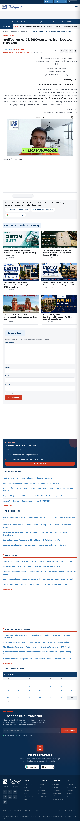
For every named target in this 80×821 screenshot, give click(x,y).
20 (40, 694)
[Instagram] (10, 797)
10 (8, 690)
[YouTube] (15, 792)
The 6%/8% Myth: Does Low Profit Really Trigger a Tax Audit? (28, 478)
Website (8, 385)
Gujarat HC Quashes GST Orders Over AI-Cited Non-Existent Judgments (33, 496)
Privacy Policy (59, 811)
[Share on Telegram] (75, 51)
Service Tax (28, 22)
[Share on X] (62, 51)
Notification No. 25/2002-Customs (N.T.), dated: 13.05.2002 (37, 41)
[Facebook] (5, 792)
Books (49, 2)
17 (8, 694)
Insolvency (42, 794)
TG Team (8, 49)
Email (7, 376)
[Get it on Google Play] (32, 766)
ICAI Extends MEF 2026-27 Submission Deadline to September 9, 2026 (31, 566)
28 (51, 698)
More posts (7, 506)
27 (40, 698)
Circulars (55, 787)
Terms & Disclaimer (71, 811)
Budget (19, 22)
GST (63, 22)
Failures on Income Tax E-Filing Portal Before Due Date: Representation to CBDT (35, 584)
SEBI (39, 787)
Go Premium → (40, 464)
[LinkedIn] (5, 797)
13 (40, 690)
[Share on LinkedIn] (66, 51)
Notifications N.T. (25, 31)
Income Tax (10, 22)
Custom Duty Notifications (23, 196)
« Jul (4, 706)
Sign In (73, 2)
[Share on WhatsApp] (71, 51)
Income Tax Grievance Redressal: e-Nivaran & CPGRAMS (26, 501)
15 (61, 690)
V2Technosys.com (42, 811)
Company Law (39, 22)
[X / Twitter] (10, 792)
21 (50, 694)
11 (18, 690)
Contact (69, 794)
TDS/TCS (27, 794)
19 (29, 694)
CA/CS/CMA (42, 797)
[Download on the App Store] (48, 766)
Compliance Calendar (56, 795)
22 (61, 694)
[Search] (77, 21)
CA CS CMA (70, 22)
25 (19, 698)
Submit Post (61, 2)
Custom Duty (13, 31)
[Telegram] (5, 802)
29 (61, 698)
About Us (70, 784)
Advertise (70, 791)
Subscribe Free (69, 730)
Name (8, 367)
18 (18, 694)
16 (72, 690)
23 (72, 694)
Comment (9, 343)
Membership (71, 797)
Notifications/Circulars (24, 52)
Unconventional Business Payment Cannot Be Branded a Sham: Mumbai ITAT (35, 545)
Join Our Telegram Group (44, 210)
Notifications (56, 784)
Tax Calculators (57, 799)
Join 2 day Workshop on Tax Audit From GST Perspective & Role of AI (31, 483)
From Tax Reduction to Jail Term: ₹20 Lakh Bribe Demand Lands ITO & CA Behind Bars (38, 561)
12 (29, 690)
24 (8, 698)
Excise (48, 22)
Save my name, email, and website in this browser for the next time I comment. (32, 393)
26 (29, 698)
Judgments (56, 791)
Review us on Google (16, 215)
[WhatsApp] (15, 797)
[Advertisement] (18, 77)
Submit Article (71, 787)
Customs (56, 22)
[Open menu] (76, 7)
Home (3, 22)
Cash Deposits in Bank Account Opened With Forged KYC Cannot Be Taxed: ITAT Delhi (38, 579)
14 (50, 690)
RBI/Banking (42, 791)
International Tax (28, 798)
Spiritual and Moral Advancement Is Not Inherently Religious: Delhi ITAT (32, 540)
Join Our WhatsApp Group (18, 210)
